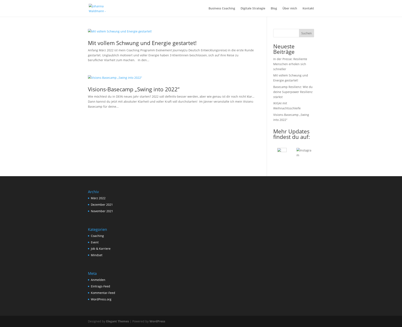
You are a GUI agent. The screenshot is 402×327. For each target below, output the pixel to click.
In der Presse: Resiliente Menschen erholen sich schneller (290, 64)
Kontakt (308, 8)
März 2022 (98, 198)
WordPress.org (101, 299)
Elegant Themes (117, 321)
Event (95, 242)
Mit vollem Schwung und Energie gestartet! (142, 43)
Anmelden (98, 280)
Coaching (97, 236)
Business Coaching (222, 8)
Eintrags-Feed (100, 286)
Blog (274, 8)
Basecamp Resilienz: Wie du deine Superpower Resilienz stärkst (293, 92)
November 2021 (102, 211)
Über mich (289, 8)
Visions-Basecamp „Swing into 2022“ (133, 89)
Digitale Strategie (253, 8)
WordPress (157, 321)
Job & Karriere (101, 249)
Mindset (96, 255)
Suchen (306, 33)
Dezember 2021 (102, 205)
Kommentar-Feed (103, 293)
